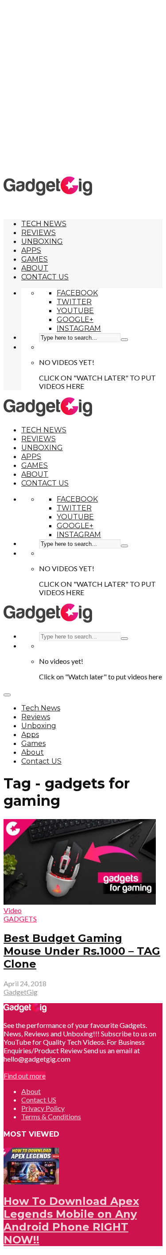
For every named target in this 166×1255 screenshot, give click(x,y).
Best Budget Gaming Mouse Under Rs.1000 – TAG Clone (82, 951)
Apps (31, 250)
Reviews (38, 232)
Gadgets (20, 918)
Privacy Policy (43, 1108)
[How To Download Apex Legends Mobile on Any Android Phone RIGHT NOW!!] (31, 1181)
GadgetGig (21, 992)
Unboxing (42, 241)
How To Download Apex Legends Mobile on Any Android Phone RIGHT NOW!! (71, 1220)
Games (34, 259)
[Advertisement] (83, 87)
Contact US (45, 277)
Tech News (43, 224)
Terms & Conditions (51, 1116)
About (34, 268)
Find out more (25, 1075)
